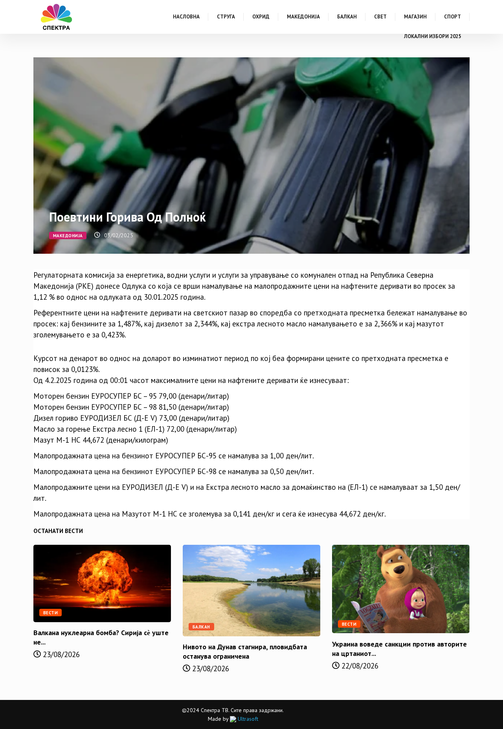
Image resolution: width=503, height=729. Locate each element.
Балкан (347, 16)
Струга (226, 16)
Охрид (261, 16)
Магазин (415, 16)
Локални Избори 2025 (432, 36)
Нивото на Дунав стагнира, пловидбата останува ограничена (245, 651)
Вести (50, 612)
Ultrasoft (247, 718)
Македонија (303, 16)
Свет (380, 16)
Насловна (186, 16)
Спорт (452, 16)
